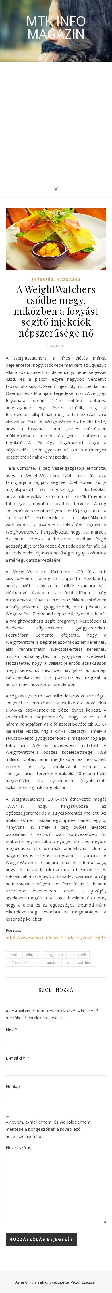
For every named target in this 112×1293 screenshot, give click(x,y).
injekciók (79, 954)
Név (11, 1029)
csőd (13, 954)
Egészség (43, 279)
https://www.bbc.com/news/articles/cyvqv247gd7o (57, 937)
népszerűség (19, 962)
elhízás (31, 954)
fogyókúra (54, 954)
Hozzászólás (18, 1147)
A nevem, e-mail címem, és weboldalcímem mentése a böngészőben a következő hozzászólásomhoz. (48, 1129)
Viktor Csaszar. (84, 1282)
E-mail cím (17, 1058)
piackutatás (48, 962)
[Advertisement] (56, 121)
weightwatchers (79, 962)
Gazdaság (69, 279)
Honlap (13, 1086)
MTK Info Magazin (56, 27)
